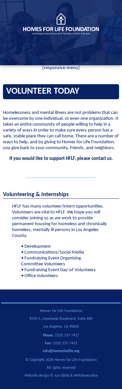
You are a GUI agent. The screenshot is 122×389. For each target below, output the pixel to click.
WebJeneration (86, 376)
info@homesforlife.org (61, 351)
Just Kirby (61, 376)
